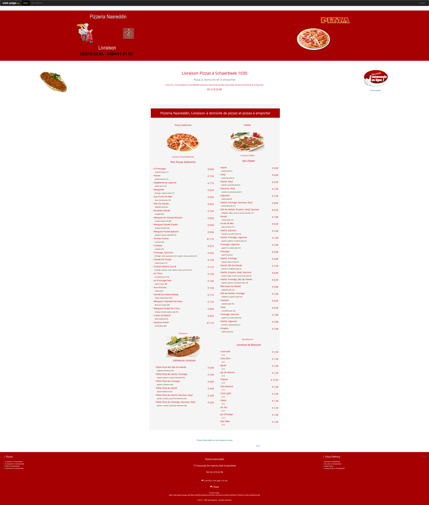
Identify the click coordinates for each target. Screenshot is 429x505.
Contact (422, 3)
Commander (375, 90)
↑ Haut (423, 456)
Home (25, 3)
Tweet (258, 446)
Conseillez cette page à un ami (215, 481)
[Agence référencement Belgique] (11, 3)
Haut (216, 486)
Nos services (36, 3)
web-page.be (212, 500)
